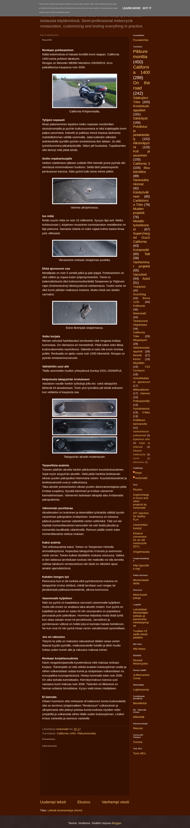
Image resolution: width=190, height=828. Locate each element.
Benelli (137, 355)
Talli (147, 254)
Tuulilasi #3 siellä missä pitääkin (140, 634)
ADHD (136, 458)
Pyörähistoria (141, 408)
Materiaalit (139, 313)
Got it (147, 8)
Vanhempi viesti (115, 802)
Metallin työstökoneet (141, 225)
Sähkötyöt (140, 118)
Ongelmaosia (141, 551)
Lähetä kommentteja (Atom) (65, 810)
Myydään (138, 362)
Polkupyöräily (141, 401)
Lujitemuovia (141, 689)
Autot (146, 278)
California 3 (141, 163)
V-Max (146, 412)
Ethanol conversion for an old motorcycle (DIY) (140, 540)
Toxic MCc (139, 753)
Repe (138, 472)
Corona (137, 742)
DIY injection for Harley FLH (141, 516)
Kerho (137, 359)
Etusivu (83, 802)
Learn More (132, 8)
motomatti (141, 478)
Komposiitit (141, 250)
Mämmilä (138, 716)
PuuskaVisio (141, 40)
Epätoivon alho (141, 439)
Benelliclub (140, 703)
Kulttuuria (139, 305)
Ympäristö (139, 286)
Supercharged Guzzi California (141, 237)
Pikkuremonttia (86, 733)
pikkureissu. (138, 462)
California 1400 (66, 733)
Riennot (138, 728)
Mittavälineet (141, 389)
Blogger (116, 823)
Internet (145, 393)
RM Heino (139, 648)
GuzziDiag (139, 294)
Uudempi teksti (53, 802)
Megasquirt (140, 340)
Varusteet (140, 274)
